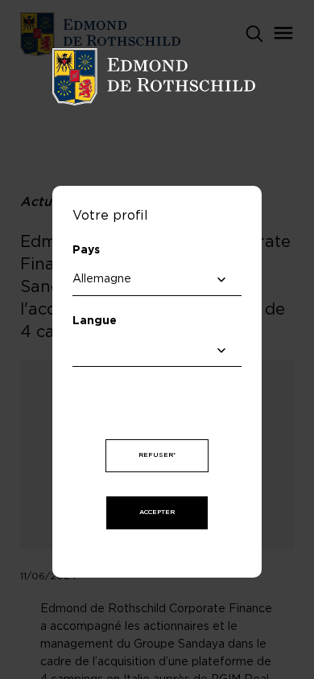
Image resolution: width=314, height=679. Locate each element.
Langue (94, 321)
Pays (86, 250)
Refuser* (157, 455)
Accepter (157, 512)
